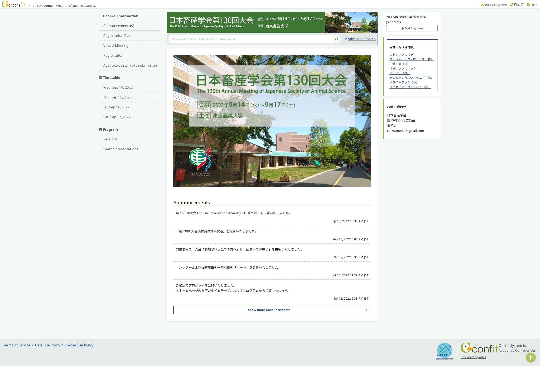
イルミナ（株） (399, 73)
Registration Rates (118, 35)
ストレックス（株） (402, 55)
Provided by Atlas (473, 357)
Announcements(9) (118, 25)
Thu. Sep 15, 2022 (117, 97)
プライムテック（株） (404, 82)
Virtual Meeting (115, 45)
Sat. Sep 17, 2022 (117, 117)
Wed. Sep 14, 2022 (118, 87)
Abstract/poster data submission (130, 65)
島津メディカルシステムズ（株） (411, 78)
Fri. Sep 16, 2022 (116, 107)
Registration (113, 55)
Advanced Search (362, 38)
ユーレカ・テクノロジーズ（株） (411, 59)
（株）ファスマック (402, 68)
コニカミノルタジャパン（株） (410, 87)
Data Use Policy (47, 345)
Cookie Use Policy (79, 345)
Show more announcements (269, 310)
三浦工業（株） (399, 64)
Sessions (110, 139)
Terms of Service (16, 345)
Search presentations (120, 149)
